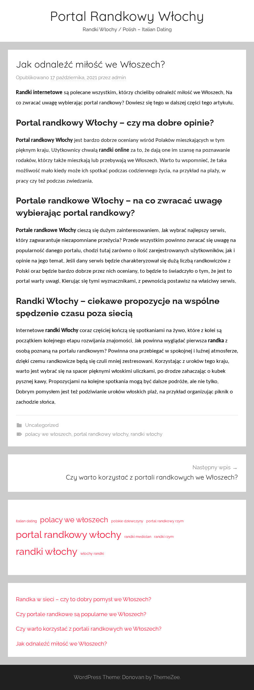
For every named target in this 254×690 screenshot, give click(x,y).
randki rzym (164, 537)
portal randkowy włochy (101, 434)
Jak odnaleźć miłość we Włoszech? (61, 643)
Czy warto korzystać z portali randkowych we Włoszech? (88, 628)
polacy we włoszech (48, 434)
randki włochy (146, 434)
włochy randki (92, 553)
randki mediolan (137, 537)
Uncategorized (42, 425)
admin (119, 78)
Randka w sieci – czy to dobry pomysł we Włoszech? (83, 599)
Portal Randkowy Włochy (127, 16)
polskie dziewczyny (127, 521)
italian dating (26, 521)
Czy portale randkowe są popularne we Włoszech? (81, 614)
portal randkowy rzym (165, 521)
